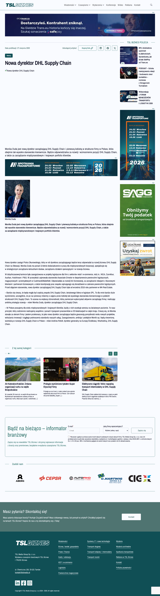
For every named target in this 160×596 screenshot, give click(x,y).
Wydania (119, 541)
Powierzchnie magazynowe (68, 573)
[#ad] (80, 25)
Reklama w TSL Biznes (124, 557)
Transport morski (93, 557)
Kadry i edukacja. (64, 557)
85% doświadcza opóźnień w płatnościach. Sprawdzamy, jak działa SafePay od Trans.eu (145, 55)
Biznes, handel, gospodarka (68, 546)
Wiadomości (69, 5)
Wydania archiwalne (123, 546)
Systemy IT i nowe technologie (98, 541)
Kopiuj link (86, 48)
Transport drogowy (94, 546)
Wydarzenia (97, 5)
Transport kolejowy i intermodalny (99, 551)
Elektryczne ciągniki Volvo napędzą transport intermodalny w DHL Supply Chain (99, 386)
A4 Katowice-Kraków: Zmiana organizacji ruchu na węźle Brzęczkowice (18, 386)
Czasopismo (83, 5)
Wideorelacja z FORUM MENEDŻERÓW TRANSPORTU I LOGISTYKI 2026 (146, 97)
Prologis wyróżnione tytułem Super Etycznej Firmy (59, 385)
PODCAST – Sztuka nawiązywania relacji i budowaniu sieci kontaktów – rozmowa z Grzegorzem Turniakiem (146, 77)
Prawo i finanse (64, 551)
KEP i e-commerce (65, 562)
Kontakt (137, 5)
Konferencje (111, 5)
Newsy (9, 55)
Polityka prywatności (123, 567)
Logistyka (62, 567)
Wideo (120, 5)
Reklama (128, 5)
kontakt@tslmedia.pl (22, 572)
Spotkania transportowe (124, 551)
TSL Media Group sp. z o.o (31, 591)
